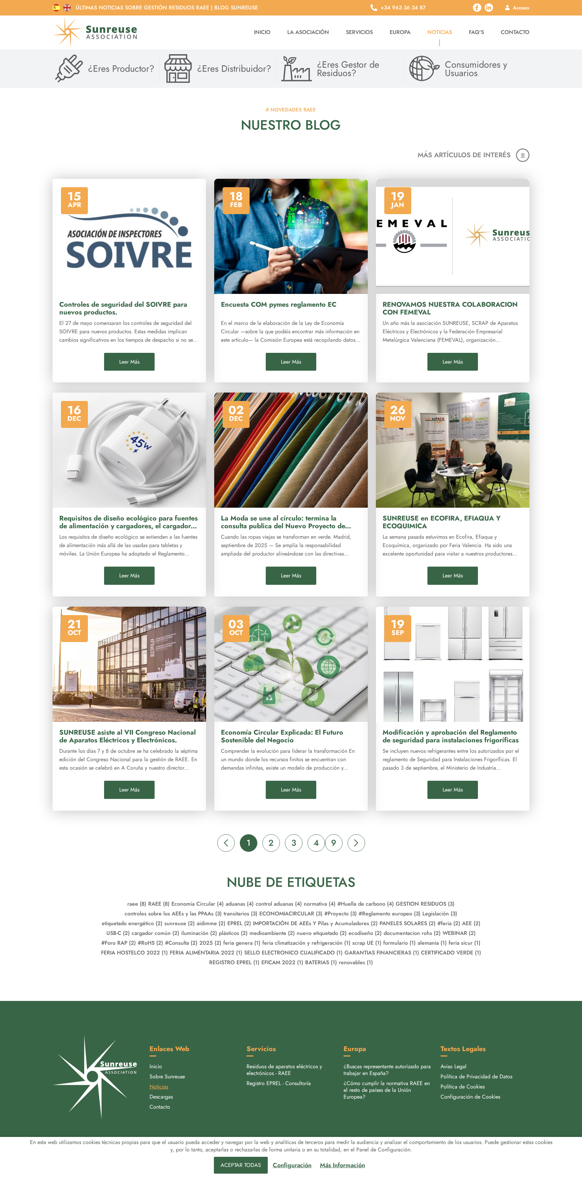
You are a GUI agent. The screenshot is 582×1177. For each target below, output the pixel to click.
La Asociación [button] (308, 32)
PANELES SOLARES (407, 923)
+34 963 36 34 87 (403, 7)
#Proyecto (340, 913)
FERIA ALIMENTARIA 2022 (206, 952)
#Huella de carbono (365, 904)
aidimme (211, 923)
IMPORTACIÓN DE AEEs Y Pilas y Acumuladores (315, 923)
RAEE (158, 904)
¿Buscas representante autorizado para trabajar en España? (387, 1070)
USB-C (118, 933)
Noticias (439, 32)
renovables (356, 962)
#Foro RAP (118, 943)
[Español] (56, 7)
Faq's (476, 32)
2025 (210, 943)
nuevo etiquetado (322, 933)
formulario (399, 943)
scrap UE (366, 943)
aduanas (240, 904)
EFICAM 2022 (282, 962)
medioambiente (272, 933)
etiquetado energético (132, 923)
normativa (319, 904)
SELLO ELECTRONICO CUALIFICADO (293, 952)
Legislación (439, 913)
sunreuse (179, 923)
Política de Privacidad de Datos (476, 1076)
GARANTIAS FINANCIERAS (382, 952)
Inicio (262, 32)
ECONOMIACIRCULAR (290, 913)
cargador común (155, 933)
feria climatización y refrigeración (306, 943)
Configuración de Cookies (470, 1097)
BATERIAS (321, 962)
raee (136, 904)
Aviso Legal (453, 1066)
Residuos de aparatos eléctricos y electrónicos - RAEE (284, 1070)
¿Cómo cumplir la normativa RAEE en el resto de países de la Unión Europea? (387, 1090)
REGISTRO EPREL (234, 962)
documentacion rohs (412, 933)
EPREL (239, 923)
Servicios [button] (359, 32)
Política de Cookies (463, 1086)
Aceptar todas (241, 1165)
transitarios (240, 913)
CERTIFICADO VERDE (451, 952)
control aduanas (279, 904)
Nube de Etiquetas (291, 882)
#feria (449, 923)
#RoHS (150, 943)
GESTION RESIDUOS (425, 904)
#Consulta (181, 943)
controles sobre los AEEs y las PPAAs (173, 913)
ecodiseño (365, 933)
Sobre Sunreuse (167, 1076)
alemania (432, 943)
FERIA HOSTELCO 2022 (134, 952)
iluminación (199, 933)
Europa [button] (400, 32)
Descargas (161, 1097)
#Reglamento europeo (389, 913)
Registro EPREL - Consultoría (279, 1083)
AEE (471, 923)
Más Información (342, 1165)
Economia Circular (197, 904)
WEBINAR (459, 933)
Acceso (521, 7)
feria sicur (464, 943)
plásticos (233, 933)
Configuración (292, 1165)
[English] (67, 7)
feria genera (241, 943)
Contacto (515, 32)
